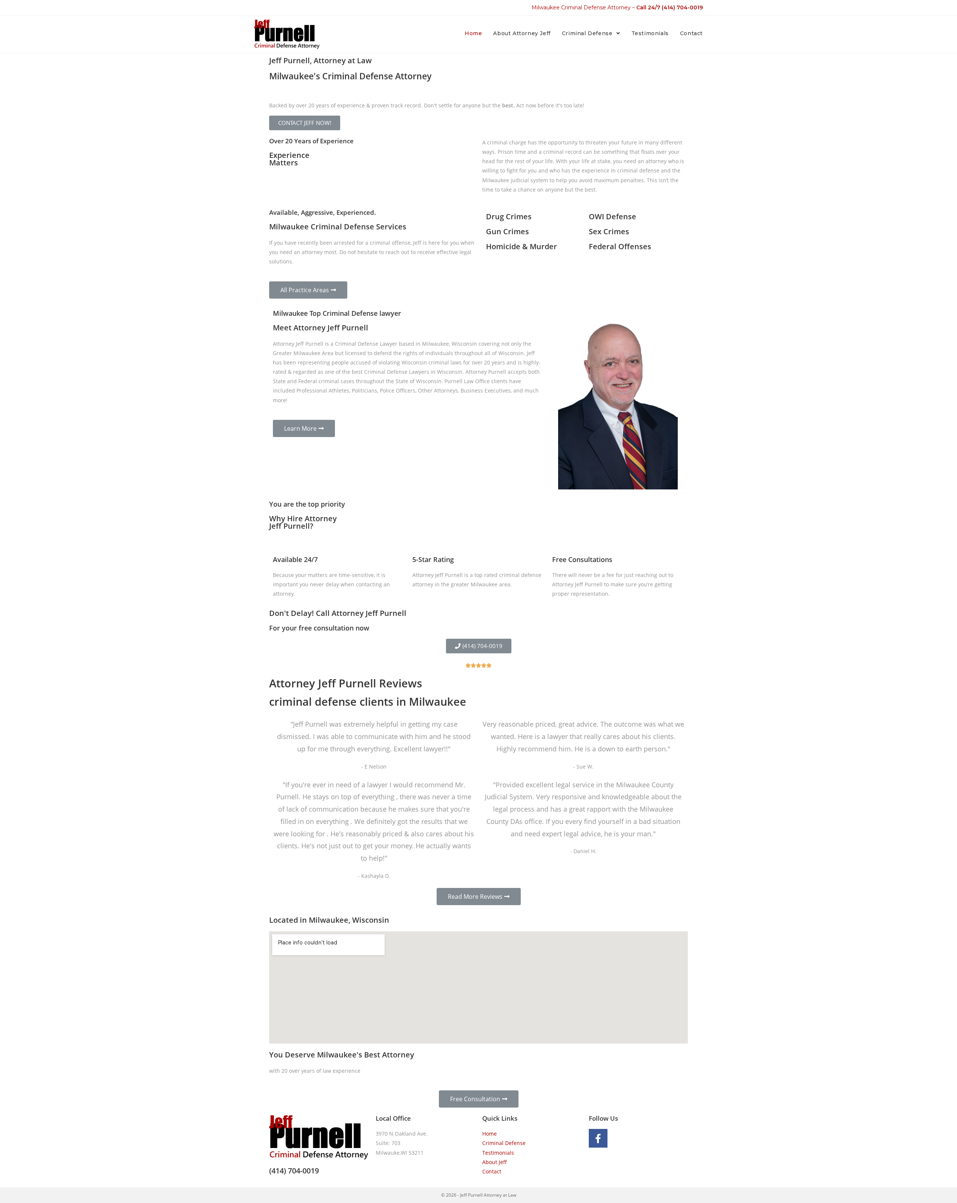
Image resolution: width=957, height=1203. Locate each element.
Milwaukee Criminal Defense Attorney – (617, 7)
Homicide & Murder (521, 246)
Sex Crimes (609, 231)
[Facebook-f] (598, 1138)
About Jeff (494, 1162)
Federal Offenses (620, 246)
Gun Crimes (507, 231)
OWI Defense (612, 216)
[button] (304, 123)
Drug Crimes (509, 216)
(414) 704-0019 (294, 1171)
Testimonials (498, 1152)
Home (489, 1133)
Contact (491, 1171)
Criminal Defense (504, 1142)
